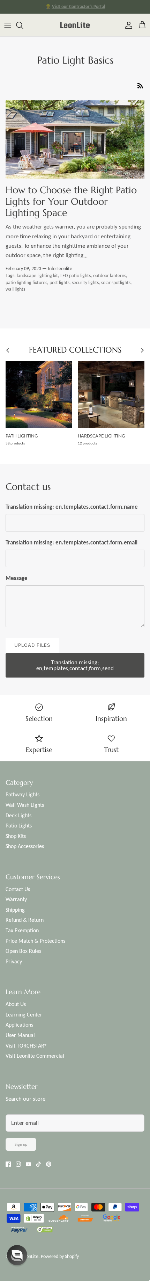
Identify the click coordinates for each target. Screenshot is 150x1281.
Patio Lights (19, 825)
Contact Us (18, 889)
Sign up (21, 1144)
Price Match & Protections (35, 941)
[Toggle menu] (7, 25)
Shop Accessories (25, 846)
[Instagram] (18, 1164)
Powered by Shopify (60, 1256)
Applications (19, 1024)
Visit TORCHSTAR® (26, 1045)
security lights (85, 282)
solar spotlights (115, 282)
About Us (16, 1004)
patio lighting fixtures (26, 282)
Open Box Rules (23, 951)
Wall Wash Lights (25, 805)
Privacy (14, 961)
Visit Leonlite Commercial (35, 1055)
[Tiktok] (38, 1164)
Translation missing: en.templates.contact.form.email (71, 542)
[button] (17, 1255)
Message (17, 578)
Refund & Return (25, 920)
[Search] (23, 25)
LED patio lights (75, 275)
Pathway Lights (22, 794)
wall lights (15, 289)
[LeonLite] (75, 25)
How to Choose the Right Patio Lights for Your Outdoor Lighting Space (71, 201)
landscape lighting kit (37, 275)
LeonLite (30, 1256)
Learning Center (24, 1014)
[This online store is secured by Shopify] (34, 1219)
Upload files (32, 645)
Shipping (15, 909)
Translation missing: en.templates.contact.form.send (75, 665)
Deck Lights (18, 815)
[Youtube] (28, 1164)
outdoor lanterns (109, 275)
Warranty (16, 899)
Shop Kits (16, 836)
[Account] (127, 25)
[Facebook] (8, 1164)
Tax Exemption (22, 930)
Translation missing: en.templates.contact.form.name (72, 507)
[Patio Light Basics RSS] (140, 85)
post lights (59, 282)
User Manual (20, 1035)
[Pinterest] (48, 1164)
